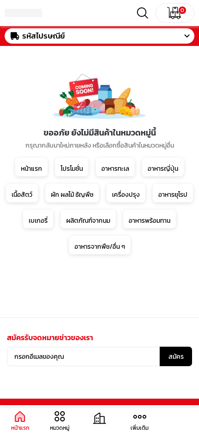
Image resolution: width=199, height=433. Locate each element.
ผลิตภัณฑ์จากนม (88, 221)
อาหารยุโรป (172, 195)
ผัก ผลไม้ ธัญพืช (72, 195)
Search (142, 13)
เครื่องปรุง (126, 195)
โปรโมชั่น (72, 169)
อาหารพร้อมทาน (149, 221)
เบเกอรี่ (38, 221)
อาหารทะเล (115, 169)
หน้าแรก (31, 169)
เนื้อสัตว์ (22, 195)
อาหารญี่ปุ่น (163, 169)
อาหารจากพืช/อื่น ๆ (100, 247)
